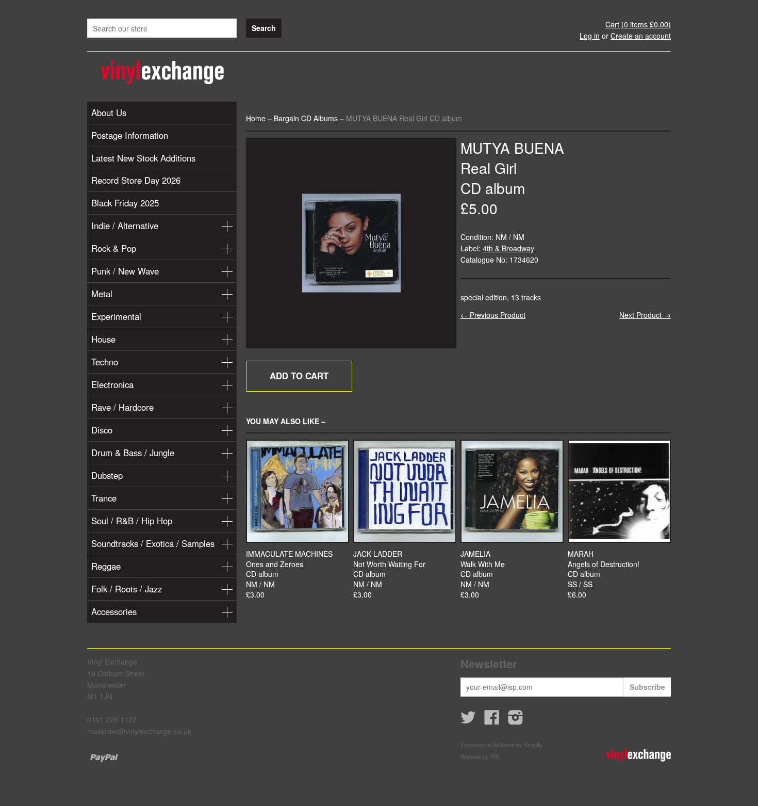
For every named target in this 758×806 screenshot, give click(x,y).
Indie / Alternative (124, 225)
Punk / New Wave (125, 271)
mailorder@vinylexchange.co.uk (139, 731)
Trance (104, 498)
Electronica (112, 384)
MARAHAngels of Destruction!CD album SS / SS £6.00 (603, 574)
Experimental (116, 316)
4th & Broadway (508, 248)
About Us (108, 112)
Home (256, 118)
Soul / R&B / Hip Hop (131, 520)
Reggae (106, 566)
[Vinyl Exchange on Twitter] (468, 720)
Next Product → (645, 315)
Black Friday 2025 (125, 203)
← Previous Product (492, 315)
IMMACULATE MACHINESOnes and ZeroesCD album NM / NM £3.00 (289, 574)
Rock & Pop (113, 248)
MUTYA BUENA (512, 147)
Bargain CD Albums (306, 118)
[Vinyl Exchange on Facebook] (492, 720)
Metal (101, 293)
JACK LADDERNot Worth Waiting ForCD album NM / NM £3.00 (389, 574)
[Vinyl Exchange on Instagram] (515, 720)
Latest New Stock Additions (143, 158)
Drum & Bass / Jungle (132, 452)
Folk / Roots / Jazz (126, 589)
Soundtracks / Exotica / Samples (153, 543)
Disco (101, 430)
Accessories (114, 611)
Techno (104, 362)
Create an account (641, 35)
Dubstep (107, 475)
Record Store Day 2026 (135, 180)
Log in (590, 35)
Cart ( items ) (638, 24)
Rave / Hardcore (122, 407)
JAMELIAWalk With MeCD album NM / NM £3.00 (482, 574)
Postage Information (129, 135)
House (103, 339)
